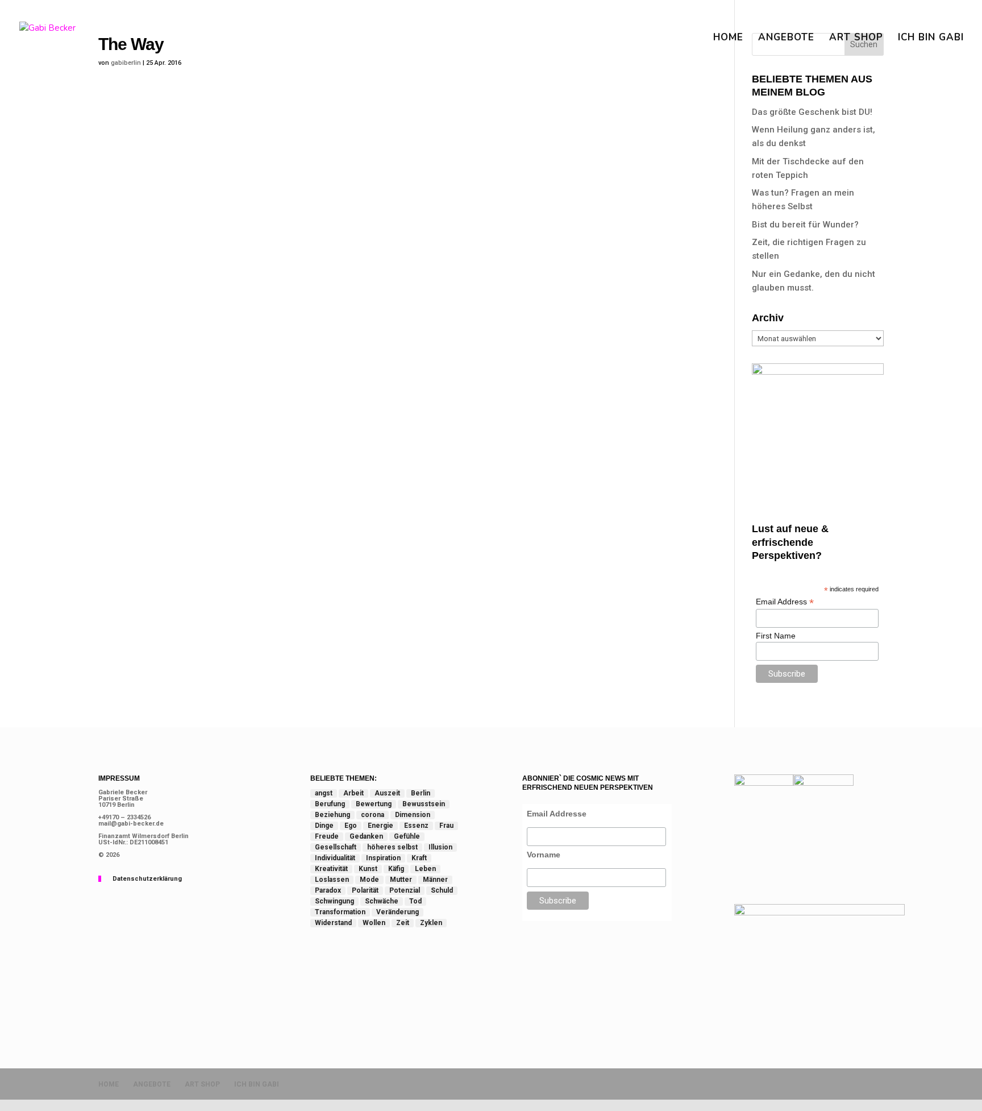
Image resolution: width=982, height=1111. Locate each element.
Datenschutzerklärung (147, 878)
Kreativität (331, 869)
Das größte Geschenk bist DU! (812, 112)
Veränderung (397, 912)
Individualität (335, 858)
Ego (350, 826)
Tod (415, 901)
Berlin (420, 793)
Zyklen (431, 923)
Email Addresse (556, 814)
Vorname (543, 855)
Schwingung (334, 901)
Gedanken (366, 836)
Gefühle (407, 836)
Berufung (330, 804)
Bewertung (374, 804)
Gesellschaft (335, 847)
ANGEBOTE (786, 39)
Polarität (365, 890)
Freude (327, 836)
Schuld (442, 890)
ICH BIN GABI (931, 39)
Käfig (396, 869)
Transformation (340, 912)
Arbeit (353, 793)
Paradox (328, 890)
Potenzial (404, 890)
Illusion (440, 847)
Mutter (401, 880)
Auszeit (387, 793)
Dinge (324, 826)
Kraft (419, 858)
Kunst (368, 869)
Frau (446, 826)
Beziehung (332, 815)
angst (323, 793)
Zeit (402, 923)
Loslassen (332, 880)
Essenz (416, 826)
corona (372, 815)
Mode (369, 880)
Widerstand (333, 923)
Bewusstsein (423, 804)
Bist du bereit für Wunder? (805, 224)
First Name (776, 635)
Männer (435, 880)
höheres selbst (392, 847)
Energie (380, 826)
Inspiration (383, 858)
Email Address (785, 601)
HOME (728, 39)
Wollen (374, 923)
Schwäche (381, 901)
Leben (425, 869)
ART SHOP (856, 39)
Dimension (412, 815)
